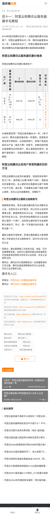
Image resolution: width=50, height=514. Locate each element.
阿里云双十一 (9, 350)
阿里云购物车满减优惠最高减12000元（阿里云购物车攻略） (26, 458)
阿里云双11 (27, 346)
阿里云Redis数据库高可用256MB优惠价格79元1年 (26, 444)
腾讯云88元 (8, 334)
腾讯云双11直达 (46, 119)
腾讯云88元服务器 (24, 334)
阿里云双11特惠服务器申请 (23, 280)
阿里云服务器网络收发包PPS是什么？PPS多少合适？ (26, 423)
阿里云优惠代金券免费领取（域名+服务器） (25, 430)
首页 (3, 11)
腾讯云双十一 (23, 338)
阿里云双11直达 (46, 100)
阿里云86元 (27, 342)
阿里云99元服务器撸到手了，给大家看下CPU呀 (26, 451)
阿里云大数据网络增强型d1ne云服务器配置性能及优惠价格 (26, 465)
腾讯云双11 (8, 338)
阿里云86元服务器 (10, 346)
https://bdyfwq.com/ (24, 321)
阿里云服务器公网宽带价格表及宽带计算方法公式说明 (26, 437)
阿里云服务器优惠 (25, 350)
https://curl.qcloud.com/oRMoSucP (32, 307)
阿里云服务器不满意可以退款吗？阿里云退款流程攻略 (26, 416)
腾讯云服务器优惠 (33, 26)
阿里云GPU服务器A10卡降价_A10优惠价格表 (26, 472)
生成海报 (9, 369)
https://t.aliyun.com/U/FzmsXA (31, 296)
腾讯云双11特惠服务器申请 (23, 284)
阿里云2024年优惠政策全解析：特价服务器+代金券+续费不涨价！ (26, 480)
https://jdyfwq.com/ (23, 314)
